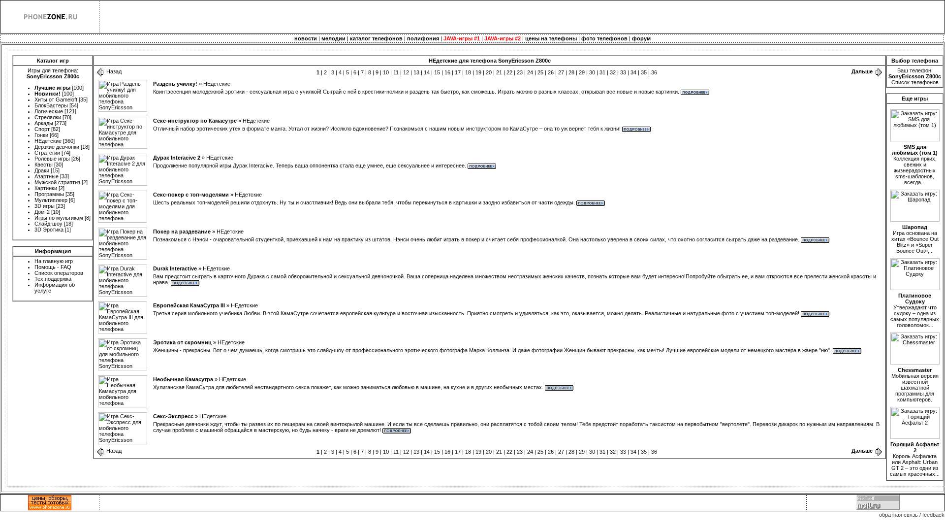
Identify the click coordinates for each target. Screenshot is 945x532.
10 (386, 72)
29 (582, 72)
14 (427, 72)
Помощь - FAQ (52, 267)
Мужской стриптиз (57, 182)
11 (396, 72)
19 (478, 72)
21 (499, 72)
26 (551, 72)
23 (520, 72)
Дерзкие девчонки (56, 147)
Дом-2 (42, 212)
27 (561, 72)
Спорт (42, 129)
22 (509, 72)
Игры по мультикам (58, 218)
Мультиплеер (50, 200)
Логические (48, 111)
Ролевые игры (52, 159)
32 (613, 72)
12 (406, 72)
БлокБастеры (51, 105)
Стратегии (47, 153)
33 (623, 72)
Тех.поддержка (52, 279)
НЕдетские (48, 141)
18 (468, 72)
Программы (49, 194)
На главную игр (53, 261)
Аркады (43, 123)
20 (489, 72)
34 (633, 72)
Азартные (46, 176)
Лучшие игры (52, 88)
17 (458, 72)
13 (416, 72)
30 (592, 72)
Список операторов (58, 273)
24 (530, 72)
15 (437, 72)
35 (644, 72)
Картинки (45, 188)
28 (571, 72)
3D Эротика (48, 230)
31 (602, 72)
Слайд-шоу (48, 224)
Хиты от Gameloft (55, 99)
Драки (41, 170)
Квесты (43, 164)
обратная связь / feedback (912, 515)
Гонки (41, 135)
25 (540, 72)
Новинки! (47, 94)
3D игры (44, 206)
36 (654, 72)
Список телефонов (915, 82)
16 (447, 72)
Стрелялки (47, 117)
